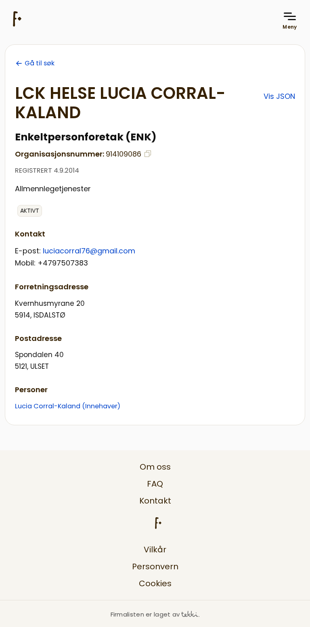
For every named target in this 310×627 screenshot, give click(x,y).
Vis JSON (279, 96)
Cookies (155, 583)
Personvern (155, 566)
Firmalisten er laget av (145, 614)
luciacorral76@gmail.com (89, 251)
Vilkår (155, 549)
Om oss (155, 466)
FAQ (155, 483)
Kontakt (155, 500)
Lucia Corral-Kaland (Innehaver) (67, 406)
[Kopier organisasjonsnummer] (148, 154)
